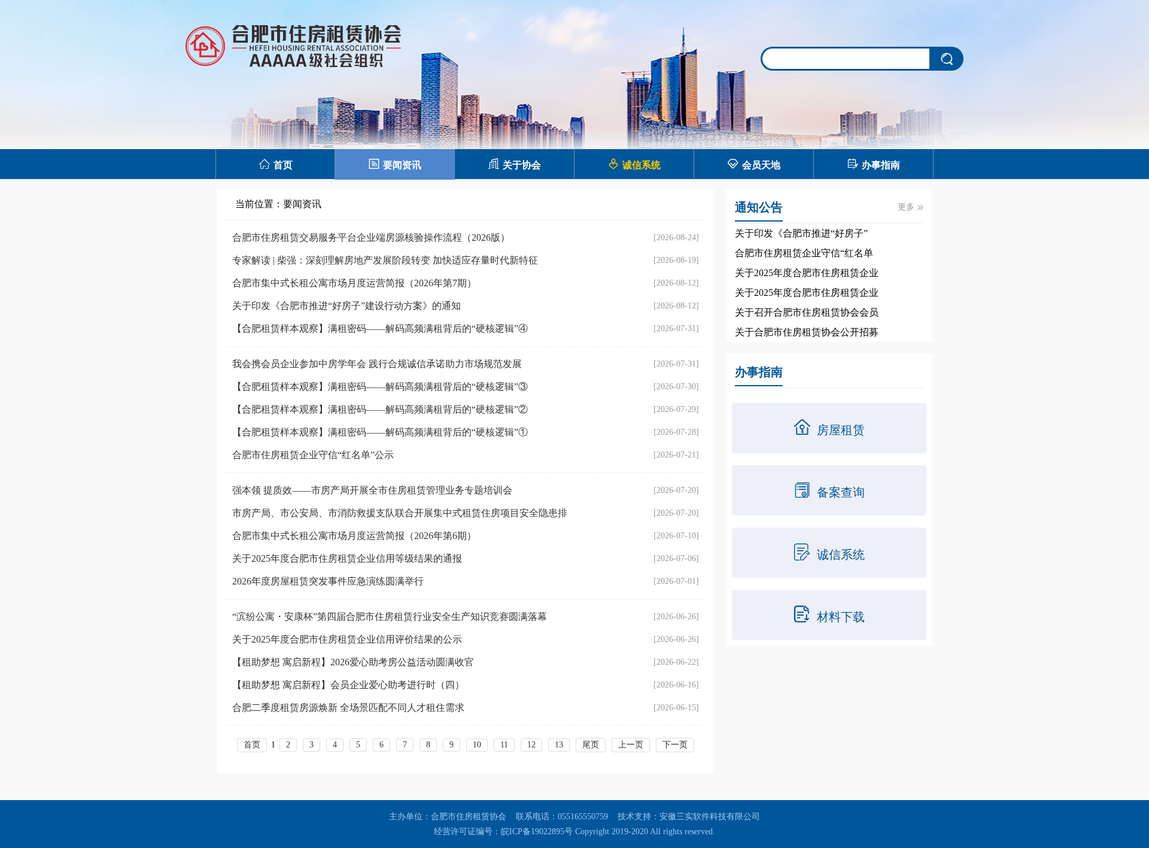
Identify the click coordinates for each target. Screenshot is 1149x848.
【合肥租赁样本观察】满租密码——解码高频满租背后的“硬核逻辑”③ (380, 386)
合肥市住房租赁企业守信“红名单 (804, 253)
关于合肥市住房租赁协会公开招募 (807, 332)
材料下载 (829, 614)
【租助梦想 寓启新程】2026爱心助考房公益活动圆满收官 (353, 662)
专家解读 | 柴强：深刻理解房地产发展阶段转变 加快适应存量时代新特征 (385, 260)
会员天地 (753, 164)
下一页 (675, 744)
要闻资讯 (394, 164)
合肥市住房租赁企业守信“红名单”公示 (313, 455)
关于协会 (514, 164)
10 (477, 744)
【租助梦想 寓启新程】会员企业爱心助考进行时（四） (348, 685)
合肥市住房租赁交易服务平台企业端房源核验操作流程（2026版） (371, 237)
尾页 (590, 744)
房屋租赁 (829, 428)
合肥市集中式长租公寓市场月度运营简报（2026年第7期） (354, 283)
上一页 (630, 744)
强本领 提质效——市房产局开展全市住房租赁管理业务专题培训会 (372, 490)
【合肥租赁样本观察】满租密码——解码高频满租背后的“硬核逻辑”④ (380, 328)
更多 (910, 206)
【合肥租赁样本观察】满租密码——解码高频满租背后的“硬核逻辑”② (380, 409)
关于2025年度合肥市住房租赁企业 (807, 273)
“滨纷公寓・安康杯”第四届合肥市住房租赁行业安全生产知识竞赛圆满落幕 (389, 616)
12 (531, 744)
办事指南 (873, 164)
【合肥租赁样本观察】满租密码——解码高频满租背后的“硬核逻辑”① (380, 432)
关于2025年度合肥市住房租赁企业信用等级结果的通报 (347, 558)
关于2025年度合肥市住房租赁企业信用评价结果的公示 (347, 639)
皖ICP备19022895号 (537, 831)
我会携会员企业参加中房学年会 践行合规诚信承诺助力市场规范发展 (377, 364)
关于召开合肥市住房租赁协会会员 (807, 312)
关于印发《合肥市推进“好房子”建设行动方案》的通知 (346, 306)
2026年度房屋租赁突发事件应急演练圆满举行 (328, 581)
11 (504, 744)
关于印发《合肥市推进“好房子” (801, 233)
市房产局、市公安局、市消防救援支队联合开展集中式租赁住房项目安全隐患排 (399, 513)
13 (559, 744)
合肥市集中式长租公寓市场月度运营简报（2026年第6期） (354, 536)
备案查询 (829, 490)
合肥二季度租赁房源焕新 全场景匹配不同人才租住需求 (348, 707)
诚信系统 (634, 164)
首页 (276, 164)
